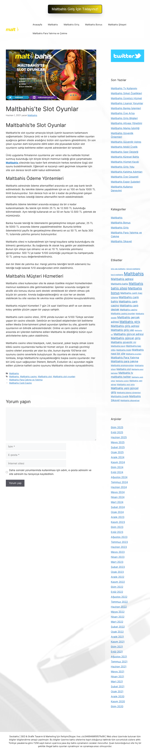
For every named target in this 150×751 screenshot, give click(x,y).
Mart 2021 (117, 681)
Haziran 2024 (119, 487)
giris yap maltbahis (118, 269)
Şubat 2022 (118, 626)
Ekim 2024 (117, 467)
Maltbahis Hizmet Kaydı (125, 161)
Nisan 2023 (118, 556)
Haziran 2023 (119, 547)
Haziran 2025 (119, 437)
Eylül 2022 (117, 591)
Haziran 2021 (118, 666)
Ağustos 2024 (119, 477)
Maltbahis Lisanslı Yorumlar (127, 103)
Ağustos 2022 (119, 596)
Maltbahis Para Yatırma (125, 357)
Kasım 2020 (118, 701)
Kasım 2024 (118, 462)
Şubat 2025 (118, 447)
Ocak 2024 (117, 512)
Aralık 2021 (117, 636)
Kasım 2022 (118, 581)
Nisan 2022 (117, 616)
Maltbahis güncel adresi (129, 334)
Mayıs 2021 (117, 671)
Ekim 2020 (117, 706)
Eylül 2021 (117, 651)
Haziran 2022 (119, 606)
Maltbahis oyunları (133, 354)
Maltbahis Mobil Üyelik (124, 146)
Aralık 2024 (117, 457)
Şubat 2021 (117, 686)
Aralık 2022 (117, 576)
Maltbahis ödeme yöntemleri (129, 392)
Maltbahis (53, 24)
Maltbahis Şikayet (117, 24)
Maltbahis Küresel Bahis (125, 156)
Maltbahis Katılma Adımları (126, 171)
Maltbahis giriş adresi (125, 326)
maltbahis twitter (121, 376)
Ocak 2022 (117, 631)
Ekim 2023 (117, 527)
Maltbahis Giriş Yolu (122, 166)
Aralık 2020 (117, 696)
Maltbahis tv (126, 372)
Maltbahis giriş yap (122, 330)
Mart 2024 (117, 502)
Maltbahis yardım (122, 381)
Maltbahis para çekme (124, 361)
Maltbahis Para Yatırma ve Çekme (50, 33)
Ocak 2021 (117, 691)
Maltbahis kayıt (118, 346)
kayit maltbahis (117, 275)
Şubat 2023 (118, 566)
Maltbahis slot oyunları (64, 376)
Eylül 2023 (117, 532)
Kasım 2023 (118, 522)
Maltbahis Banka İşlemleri (126, 108)
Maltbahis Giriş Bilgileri (124, 118)
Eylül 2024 (117, 472)
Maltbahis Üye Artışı (123, 113)
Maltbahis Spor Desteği (124, 151)
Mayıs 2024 (118, 492)
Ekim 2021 (117, 646)
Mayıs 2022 (118, 611)
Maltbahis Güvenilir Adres (126, 141)
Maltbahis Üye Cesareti (124, 176)
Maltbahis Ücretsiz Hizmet (126, 98)
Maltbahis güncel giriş (125, 338)
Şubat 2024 (118, 507)
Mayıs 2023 (118, 551)
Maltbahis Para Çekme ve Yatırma (25, 379)
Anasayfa (37, 24)
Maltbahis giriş (130, 321)
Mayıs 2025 (118, 442)
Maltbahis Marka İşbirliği (125, 128)
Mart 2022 (117, 621)
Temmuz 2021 (119, 661)
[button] (75, 9)
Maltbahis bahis (119, 283)
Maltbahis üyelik (119, 396)
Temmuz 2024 (119, 482)
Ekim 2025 (117, 427)
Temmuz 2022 (119, 601)
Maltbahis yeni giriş (126, 384)
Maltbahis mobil (123, 350)
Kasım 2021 (118, 641)
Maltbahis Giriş (71, 24)
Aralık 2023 (117, 517)
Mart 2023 (117, 561)
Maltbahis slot (45, 376)
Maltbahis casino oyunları (123, 313)
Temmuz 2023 (119, 542)
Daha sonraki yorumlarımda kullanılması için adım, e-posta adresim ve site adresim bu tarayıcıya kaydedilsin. (50, 472)
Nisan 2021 (117, 676)
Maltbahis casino (28, 376)
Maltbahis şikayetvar (130, 400)
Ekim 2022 (117, 586)
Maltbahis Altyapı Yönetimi (126, 123)
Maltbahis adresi (122, 279)
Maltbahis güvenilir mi (123, 342)
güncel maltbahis (133, 269)
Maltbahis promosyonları (122, 365)
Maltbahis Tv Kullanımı (124, 88)
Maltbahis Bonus (93, 24)
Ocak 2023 (117, 571)
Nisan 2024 (118, 497)
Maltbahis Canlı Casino (20, 383)
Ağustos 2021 (119, 656)
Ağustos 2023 (119, 537)
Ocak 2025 (117, 452)
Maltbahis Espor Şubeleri (125, 181)
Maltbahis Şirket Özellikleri (126, 93)
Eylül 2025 (117, 432)
